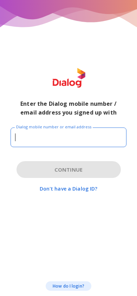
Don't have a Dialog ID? (69, 188)
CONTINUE (68, 169)
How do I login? (68, 286)
